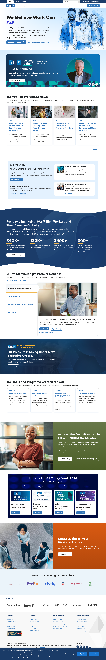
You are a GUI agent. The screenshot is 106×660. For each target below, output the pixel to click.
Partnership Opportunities (60, 619)
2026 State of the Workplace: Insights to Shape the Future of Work (63, 395)
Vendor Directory (81, 631)
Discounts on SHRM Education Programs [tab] (21, 305)
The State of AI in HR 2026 (17, 393)
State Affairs (33, 624)
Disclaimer (42, 647)
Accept (94, 654)
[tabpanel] (67, 309)
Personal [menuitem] (10, 1)
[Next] (96, 84)
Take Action (33, 628)
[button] (93, 5)
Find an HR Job (81, 628)
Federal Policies (34, 621)
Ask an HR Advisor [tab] (14, 296)
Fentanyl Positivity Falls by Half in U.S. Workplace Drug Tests (64, 126)
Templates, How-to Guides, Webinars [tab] (20, 288)
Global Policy (33, 626)
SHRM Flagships (81, 624)
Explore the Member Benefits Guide (16, 280)
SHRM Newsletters (82, 621)
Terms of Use (16, 658)
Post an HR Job (11, 628)
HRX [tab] (54, 85)
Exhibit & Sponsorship (59, 624)
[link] (18, 112)
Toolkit (34, 390)
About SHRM (10, 619)
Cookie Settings (69, 654)
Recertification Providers (60, 626)
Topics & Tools (80, 626)
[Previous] (89, 84)
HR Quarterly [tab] (12, 313)
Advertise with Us (58, 621)
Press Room (10, 624)
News (10, 120)
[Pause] (93, 84)
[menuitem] (86, 1)
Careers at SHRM (11, 621)
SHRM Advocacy (34, 619)
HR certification (85, 444)
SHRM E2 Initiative (35, 631)
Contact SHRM (11, 626)
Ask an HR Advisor (82, 619)
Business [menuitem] (17, 1)
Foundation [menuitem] (24, 1)
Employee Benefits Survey (87, 393)
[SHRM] (10, 5)
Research (12, 390)
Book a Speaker (57, 628)
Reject (82, 654)
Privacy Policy (27, 658)
